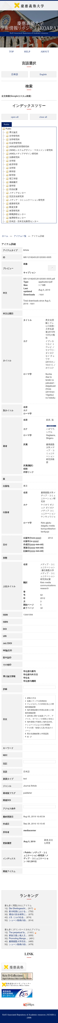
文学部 (12, 161)
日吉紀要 (13, 189)
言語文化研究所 (16, 196)
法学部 (12, 168)
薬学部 (12, 186)
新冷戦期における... (18, 911)
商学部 (12, 171)
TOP (11, 51)
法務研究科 (14, 157)
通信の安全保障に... (18, 914)
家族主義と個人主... (18, 935)
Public (7, 124)
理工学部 (13, 178)
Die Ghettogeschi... (18, 908)
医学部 (12, 175)
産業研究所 (14, 203)
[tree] (29, 175)
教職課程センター (17, 214)
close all (43, 117)
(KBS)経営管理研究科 (19, 146)
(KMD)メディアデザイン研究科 (23, 153)
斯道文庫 (13, 207)
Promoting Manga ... (18, 938)
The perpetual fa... (17, 932)
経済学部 (13, 164)
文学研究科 (14, 136)
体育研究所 (14, 210)
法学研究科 (14, 139)
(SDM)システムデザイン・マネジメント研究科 (31, 150)
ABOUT (45, 51)
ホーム (5, 235)
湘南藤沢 (13, 182)
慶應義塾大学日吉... (18, 941)
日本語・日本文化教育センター (23, 221)
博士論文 (13, 132)
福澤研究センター (17, 218)
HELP (27, 51)
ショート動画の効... (18, 920)
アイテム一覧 (20, 235)
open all (14, 117)
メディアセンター (17, 193)
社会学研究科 (15, 143)
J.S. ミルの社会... (17, 917)
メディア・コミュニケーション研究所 (27, 200)
